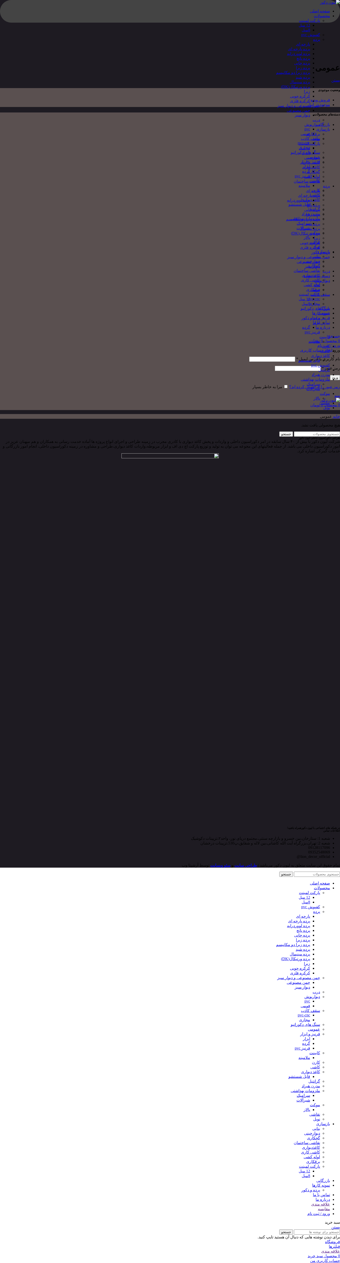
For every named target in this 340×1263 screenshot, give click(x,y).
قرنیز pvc (302, 176)
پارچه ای (303, 44)
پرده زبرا (303, 68)
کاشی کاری (310, 280)
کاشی (325, 351)
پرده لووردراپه (298, 54)
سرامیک (303, 223)
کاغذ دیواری (310, 200)
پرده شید (303, 77)
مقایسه (324, 1209)
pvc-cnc (314, 299)
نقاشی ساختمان (307, 270)
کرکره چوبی (300, 96)
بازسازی (323, 129)
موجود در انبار (318, 105)
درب (316, 120)
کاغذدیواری (311, 167)
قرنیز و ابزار (320, 318)
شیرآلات (313, 389)
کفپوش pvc (310, 35)
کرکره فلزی (300, 101)
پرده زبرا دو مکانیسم (293, 72)
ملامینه (304, 185)
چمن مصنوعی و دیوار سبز (298, 106)
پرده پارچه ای (299, 49)
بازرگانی (323, 124)
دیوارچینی (312, 158)
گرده (306, 171)
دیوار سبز (302, 115)
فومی (305, 134)
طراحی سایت (245, 865)
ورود (335, 377)
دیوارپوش (312, 124)
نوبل (326, 408)
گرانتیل (324, 370)
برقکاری (313, 134)
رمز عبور (331, 368)
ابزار (316, 322)
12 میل (304, 25)
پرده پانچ (303, 58)
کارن (326, 346)
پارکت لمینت (309, 20)
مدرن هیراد (321, 374)
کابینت (324, 337)
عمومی (324, 313)
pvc (307, 129)
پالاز (307, 237)
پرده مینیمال (300, 82)
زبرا (307, 91)
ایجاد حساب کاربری (316, 350)
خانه (336, 416)
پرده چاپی (302, 63)
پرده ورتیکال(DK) (295, 87)
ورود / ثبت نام (318, 1213)
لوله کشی (312, 285)
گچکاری (313, 172)
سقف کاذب (310, 138)
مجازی (314, 304)
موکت (325, 393)
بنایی (316, 139)
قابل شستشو (299, 204)
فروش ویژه (320, 100)
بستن (335, 80)
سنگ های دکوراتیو (315, 308)
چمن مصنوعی (298, 110)
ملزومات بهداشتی (315, 379)
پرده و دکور (320, 252)
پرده (316, 39)
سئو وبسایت (220, 865)
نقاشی (324, 403)
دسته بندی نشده (317, 276)
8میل (306, 30)
